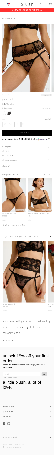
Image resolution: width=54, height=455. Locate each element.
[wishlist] (46, 4)
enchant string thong (9, 214)
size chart (47, 119)
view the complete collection (13, 225)
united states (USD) (10, 437)
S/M (11, 124)
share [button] (4, 166)
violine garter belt (9, 304)
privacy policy (8, 444)
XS (5, 124)
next (24, 195)
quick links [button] (8, 411)
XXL (24, 124)
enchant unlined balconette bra (38, 214)
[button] (3, 4)
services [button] (7, 416)
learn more (8, 340)
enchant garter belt (9, 18)
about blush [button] (8, 407)
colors (4, 220)
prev (4, 195)
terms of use (19, 444)
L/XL (18, 124)
